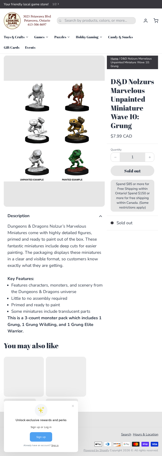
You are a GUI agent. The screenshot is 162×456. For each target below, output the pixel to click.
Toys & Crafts (14, 37)
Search (126, 434)
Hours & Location (145, 434)
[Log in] (143, 20)
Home (114, 58)
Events (30, 47)
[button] (132, 171)
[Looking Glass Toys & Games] (27, 20)
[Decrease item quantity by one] (115, 157)
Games (39, 37)
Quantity (116, 150)
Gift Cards (11, 47)
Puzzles (60, 37)
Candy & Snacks (120, 37)
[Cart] (154, 20)
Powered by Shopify (96, 450)
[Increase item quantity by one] (149, 157)
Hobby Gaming (87, 37)
